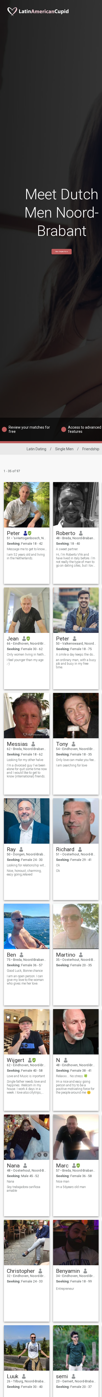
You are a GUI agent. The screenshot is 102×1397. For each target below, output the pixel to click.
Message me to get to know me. (27, 549)
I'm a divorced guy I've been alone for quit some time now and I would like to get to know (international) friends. (27, 771)
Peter (13, 533)
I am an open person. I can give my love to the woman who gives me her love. (25, 979)
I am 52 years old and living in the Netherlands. (26, 556)
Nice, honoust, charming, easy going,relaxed (24, 872)
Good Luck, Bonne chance (25, 971)
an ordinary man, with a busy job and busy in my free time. (76, 663)
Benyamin (68, 1271)
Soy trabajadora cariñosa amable (23, 1188)
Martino (65, 955)
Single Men (64, 449)
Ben (11, 955)
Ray (11, 849)
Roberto (65, 533)
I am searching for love (71, 765)
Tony (62, 744)
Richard (65, 849)
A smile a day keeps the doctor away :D (76, 654)
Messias (17, 744)
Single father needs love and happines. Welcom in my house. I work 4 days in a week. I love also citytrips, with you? (26, 1087)
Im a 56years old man (71, 1187)
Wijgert (15, 1060)
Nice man (62, 1181)
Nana (13, 1165)
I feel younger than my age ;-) (25, 661)
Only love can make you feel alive (76, 760)
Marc (62, 1165)
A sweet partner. (67, 549)
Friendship (90, 449)
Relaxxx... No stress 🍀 (72, 1076)
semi (62, 1376)
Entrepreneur (65, 1289)
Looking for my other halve (25, 760)
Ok (58, 865)
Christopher (21, 1271)
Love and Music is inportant (26, 1076)
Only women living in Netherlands (27, 654)
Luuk (12, 1376)
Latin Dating (36, 449)
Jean (13, 638)
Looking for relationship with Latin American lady (27, 865)
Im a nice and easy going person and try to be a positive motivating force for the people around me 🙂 (75, 1087)
